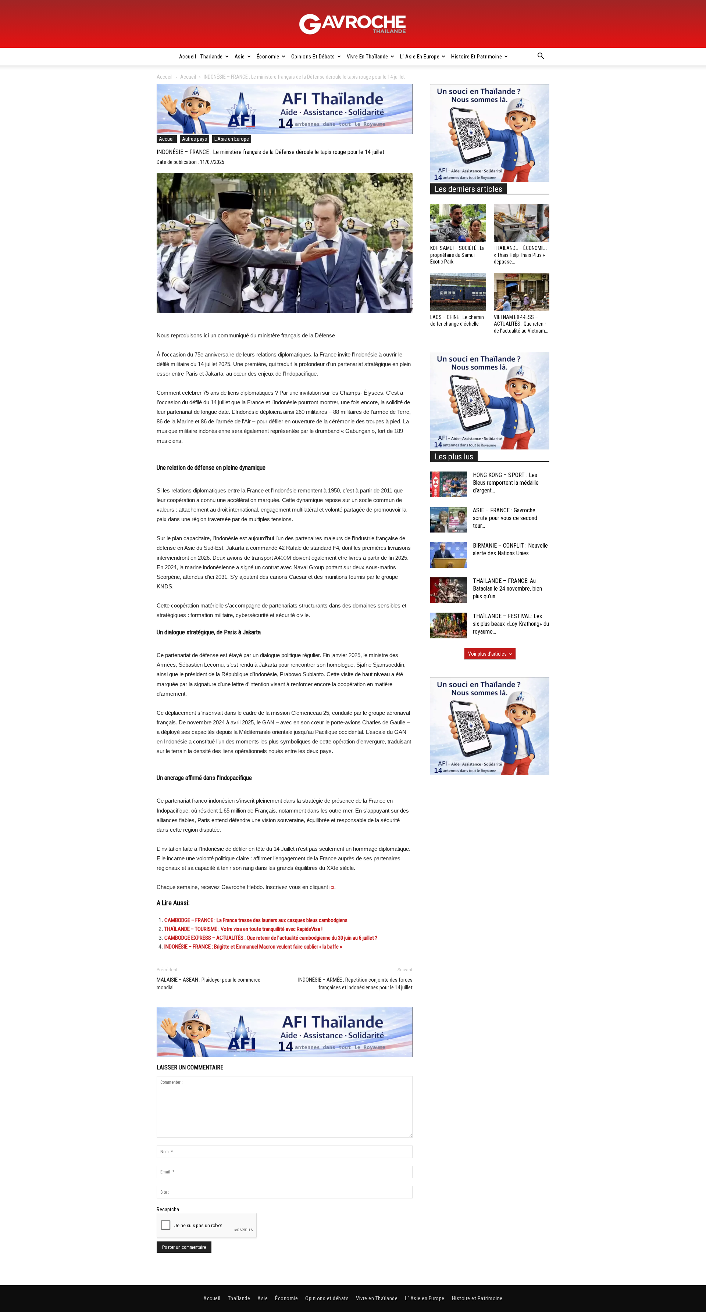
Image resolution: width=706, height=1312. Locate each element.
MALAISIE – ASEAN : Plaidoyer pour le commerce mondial (208, 983)
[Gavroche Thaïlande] (353, 24)
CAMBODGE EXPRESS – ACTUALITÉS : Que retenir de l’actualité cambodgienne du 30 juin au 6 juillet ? (270, 938)
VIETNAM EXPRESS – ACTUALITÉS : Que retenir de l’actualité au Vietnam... (521, 323)
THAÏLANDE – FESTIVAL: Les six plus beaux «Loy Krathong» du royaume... (511, 624)
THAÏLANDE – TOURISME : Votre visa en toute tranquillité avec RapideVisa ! (243, 929)
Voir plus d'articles (487, 654)
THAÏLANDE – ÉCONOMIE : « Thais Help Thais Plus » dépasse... (520, 254)
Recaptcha (168, 1209)
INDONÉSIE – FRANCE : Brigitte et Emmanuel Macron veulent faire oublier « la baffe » (253, 946)
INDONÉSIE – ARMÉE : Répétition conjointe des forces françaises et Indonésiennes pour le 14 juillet (355, 983)
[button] (540, 57)
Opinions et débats (313, 56)
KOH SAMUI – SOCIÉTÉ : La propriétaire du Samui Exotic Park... (457, 254)
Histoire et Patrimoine (476, 56)
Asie (240, 56)
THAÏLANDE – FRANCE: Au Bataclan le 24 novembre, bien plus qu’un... (507, 588)
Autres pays (194, 139)
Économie (268, 56)
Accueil (187, 56)
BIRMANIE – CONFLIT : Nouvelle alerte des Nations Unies (510, 549)
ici (331, 887)
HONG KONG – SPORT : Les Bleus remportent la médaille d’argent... (506, 483)
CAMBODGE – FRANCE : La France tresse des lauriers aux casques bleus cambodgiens (255, 920)
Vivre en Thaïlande (367, 56)
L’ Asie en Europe (420, 56)
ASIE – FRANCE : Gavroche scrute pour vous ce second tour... (505, 518)
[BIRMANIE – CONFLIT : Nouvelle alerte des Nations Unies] (448, 555)
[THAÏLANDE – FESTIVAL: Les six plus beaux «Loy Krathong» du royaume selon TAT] (448, 625)
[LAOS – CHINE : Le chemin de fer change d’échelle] (458, 292)
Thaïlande (211, 56)
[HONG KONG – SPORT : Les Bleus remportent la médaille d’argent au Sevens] (448, 484)
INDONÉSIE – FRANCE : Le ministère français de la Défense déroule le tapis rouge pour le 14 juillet (270, 151)
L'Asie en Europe (231, 139)
